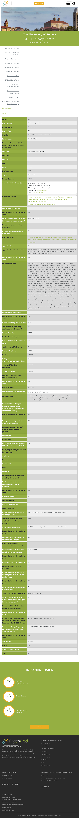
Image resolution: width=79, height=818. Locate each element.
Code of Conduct (45, 746)
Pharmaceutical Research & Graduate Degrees (53, 778)
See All (39, 727)
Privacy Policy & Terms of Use (44, 815)
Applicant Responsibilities (48, 749)
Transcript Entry (45, 754)
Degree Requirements (11, 67)
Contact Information (12, 48)
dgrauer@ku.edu (37, 192)
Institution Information (11, 63)
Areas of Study (45, 775)
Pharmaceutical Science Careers (50, 781)
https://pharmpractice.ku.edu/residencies (41, 204)
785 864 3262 (42, 190)
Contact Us (54, 815)
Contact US (7, 795)
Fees (42, 762)
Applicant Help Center (11, 784)
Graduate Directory (7, 775)
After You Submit (45, 765)
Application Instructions (51, 740)
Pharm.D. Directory (7, 778)
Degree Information (12, 71)
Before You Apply (45, 743)
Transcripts (44, 751)
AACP (60, 815)
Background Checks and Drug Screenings (10, 102)
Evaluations (44, 760)
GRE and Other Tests (12, 80)
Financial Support (13, 97)
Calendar (45, 787)
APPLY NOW (39, 3)
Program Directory (10, 772)
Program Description (12, 59)
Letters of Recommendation (13, 85)
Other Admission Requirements (13, 92)
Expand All (3, 113)
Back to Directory (6, 108)
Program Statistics (13, 76)
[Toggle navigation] (69, 3)
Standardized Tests (46, 757)
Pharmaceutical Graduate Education (56, 772)
